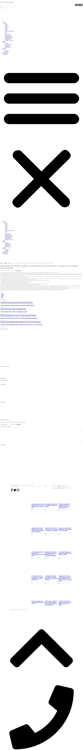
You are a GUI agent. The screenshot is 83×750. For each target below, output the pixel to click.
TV (5, 33)
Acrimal (6, 43)
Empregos (7, 51)
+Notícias (4, 23)
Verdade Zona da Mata (9, 40)
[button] (41, 138)
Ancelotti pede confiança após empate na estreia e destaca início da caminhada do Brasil (17, 305)
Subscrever (18, 424)
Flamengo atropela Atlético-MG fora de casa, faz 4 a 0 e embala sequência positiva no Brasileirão (18, 318)
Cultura (6, 27)
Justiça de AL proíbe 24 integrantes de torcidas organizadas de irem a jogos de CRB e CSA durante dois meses (21, 324)
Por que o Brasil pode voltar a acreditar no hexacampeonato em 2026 (13, 311)
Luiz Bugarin (7, 46)
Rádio (6, 32)
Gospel (6, 28)
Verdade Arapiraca (8, 35)
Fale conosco (5, 54)
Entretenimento (5, 52)
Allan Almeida (7, 45)
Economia (7, 26)
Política (4, 41)
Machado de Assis (8, 47)
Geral (6, 30)
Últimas (19, 270)
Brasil (6, 25)
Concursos (7, 50)
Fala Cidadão (5, 53)
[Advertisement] (20, 258)
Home (4, 22)
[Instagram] (18, 490)
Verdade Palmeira (8, 36)
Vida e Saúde (7, 34)
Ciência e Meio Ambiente (9, 31)
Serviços (4, 49)
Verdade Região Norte (9, 37)
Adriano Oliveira (8, 44)
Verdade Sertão (7, 39)
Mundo (6, 29)
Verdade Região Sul (8, 38)
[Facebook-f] (11, 490)
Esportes (4, 48)
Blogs (4, 42)
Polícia (6, 24)
